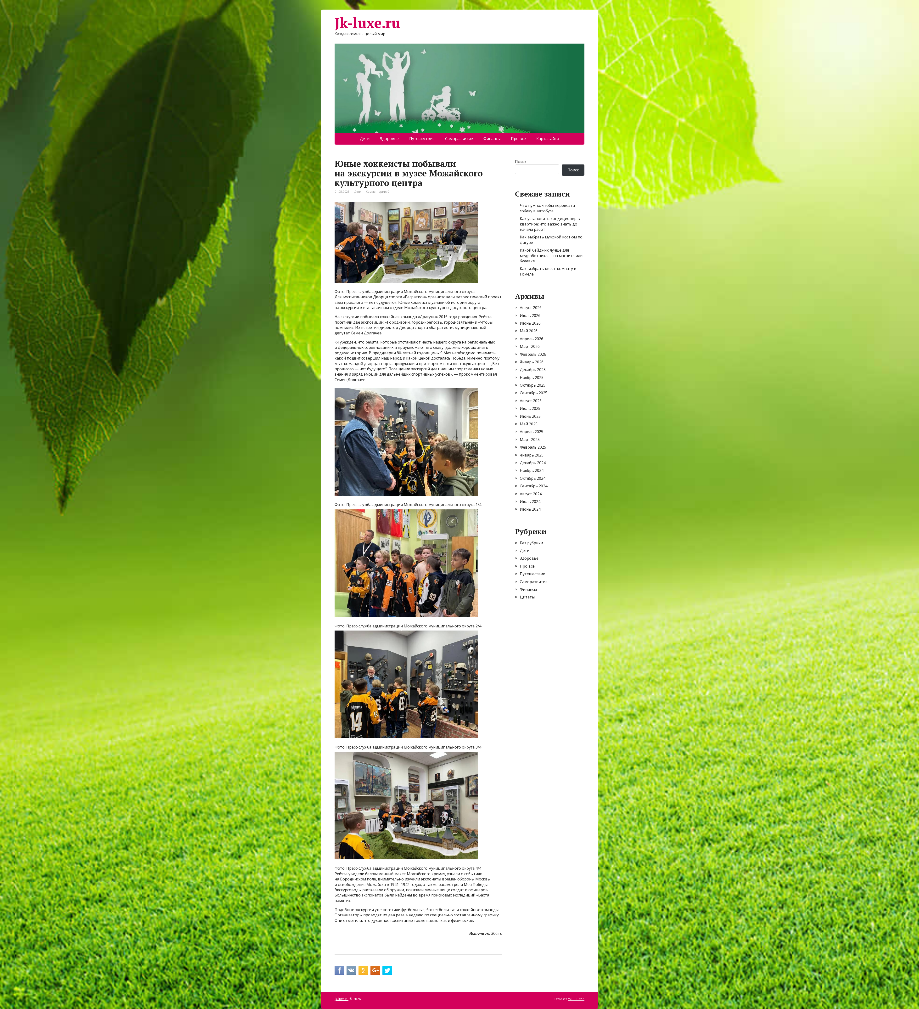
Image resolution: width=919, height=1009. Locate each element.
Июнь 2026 (530, 323)
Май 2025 (529, 424)
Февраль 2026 (533, 354)
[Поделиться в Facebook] (339, 970)
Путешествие (422, 138)
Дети (365, 138)
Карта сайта (547, 138)
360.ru (496, 933)
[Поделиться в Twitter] (387, 970)
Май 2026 (529, 330)
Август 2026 (531, 307)
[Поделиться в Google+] (375, 970)
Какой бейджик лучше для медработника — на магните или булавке (551, 256)
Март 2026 (530, 346)
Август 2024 (531, 493)
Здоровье (389, 138)
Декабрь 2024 (533, 462)
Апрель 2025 (531, 431)
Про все (518, 138)
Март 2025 (530, 439)
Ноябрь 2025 (532, 377)
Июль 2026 (530, 315)
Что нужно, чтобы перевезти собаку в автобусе (547, 208)
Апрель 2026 (531, 338)
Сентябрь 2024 (533, 486)
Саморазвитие (459, 138)
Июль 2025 (530, 408)
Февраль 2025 (533, 447)
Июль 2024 (530, 501)
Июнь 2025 (530, 416)
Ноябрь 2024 (532, 470)
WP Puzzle (576, 999)
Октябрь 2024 (532, 478)
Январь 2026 (532, 362)
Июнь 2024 (530, 509)
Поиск (521, 161)
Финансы (491, 138)
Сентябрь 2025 (533, 392)
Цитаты (527, 597)
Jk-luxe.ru (367, 23)
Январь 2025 (532, 455)
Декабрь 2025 (533, 369)
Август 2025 (531, 400)
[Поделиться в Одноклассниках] (363, 970)
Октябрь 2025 (532, 385)
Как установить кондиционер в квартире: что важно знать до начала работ (550, 224)
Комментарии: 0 (377, 192)
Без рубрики (531, 543)
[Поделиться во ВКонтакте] (351, 970)
